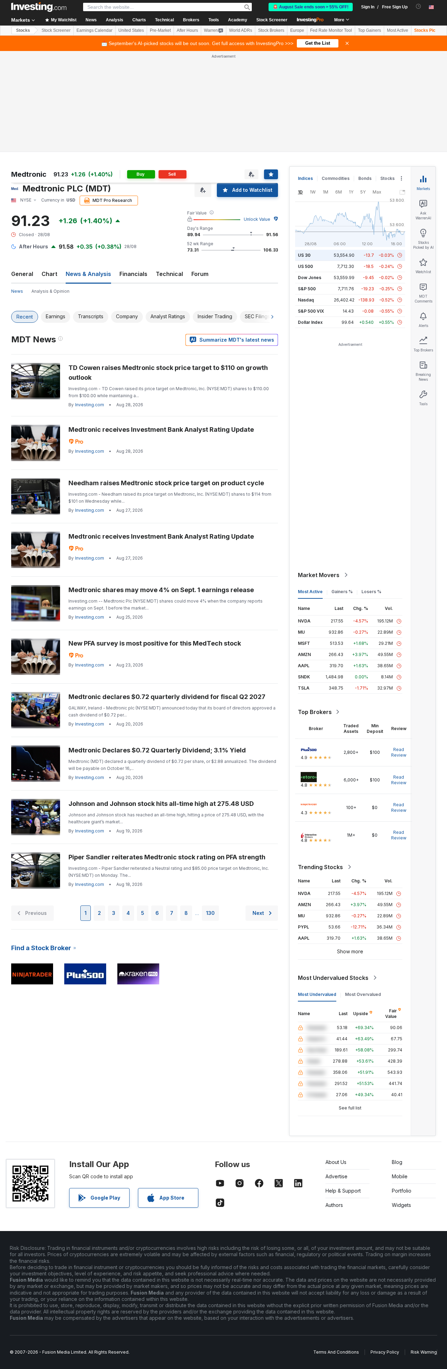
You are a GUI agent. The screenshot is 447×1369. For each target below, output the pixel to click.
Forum (199, 273)
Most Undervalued (317, 994)
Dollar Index (310, 322)
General (22, 273)
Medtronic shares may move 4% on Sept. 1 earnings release (161, 590)
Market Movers (318, 574)
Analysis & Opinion (50, 291)
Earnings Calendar (94, 30)
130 (210, 913)
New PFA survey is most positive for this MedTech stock (154, 643)
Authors (334, 1205)
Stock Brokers (271, 30)
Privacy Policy (385, 1352)
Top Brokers (315, 711)
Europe (297, 30)
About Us (335, 1162)
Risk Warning (424, 1352)
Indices (305, 178)
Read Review (398, 752)
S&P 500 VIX (311, 311)
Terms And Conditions (336, 1352)
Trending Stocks (320, 867)
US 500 (305, 266)
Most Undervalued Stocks (333, 977)
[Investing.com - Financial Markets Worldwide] (38, 7)
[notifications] (419, 6)
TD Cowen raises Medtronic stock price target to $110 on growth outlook (168, 372)
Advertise (336, 1176)
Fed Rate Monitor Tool (331, 30)
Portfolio (401, 1191)
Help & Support (343, 1191)
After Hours (187, 30)
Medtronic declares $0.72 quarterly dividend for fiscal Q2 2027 (166, 696)
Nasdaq (306, 300)
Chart (49, 273)
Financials (133, 273)
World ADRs (240, 30)
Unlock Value (257, 219)
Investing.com (89, 404)
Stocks (23, 30)
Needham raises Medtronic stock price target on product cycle (166, 483)
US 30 (304, 255)
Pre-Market (160, 30)
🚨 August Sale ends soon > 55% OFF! (311, 7)
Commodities (336, 178)
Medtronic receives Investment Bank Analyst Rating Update (161, 429)
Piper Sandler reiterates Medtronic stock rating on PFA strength (166, 857)
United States (131, 30)
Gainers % (342, 591)
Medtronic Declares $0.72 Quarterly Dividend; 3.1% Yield (157, 750)
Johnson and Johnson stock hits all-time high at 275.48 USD (161, 803)
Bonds (365, 178)
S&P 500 (307, 288)
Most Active (397, 30)
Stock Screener (271, 19)
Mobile (400, 1176)
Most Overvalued (363, 994)
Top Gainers (369, 30)
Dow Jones (309, 277)
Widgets (401, 1205)
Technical (169, 273)
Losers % (371, 591)
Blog (397, 1162)
